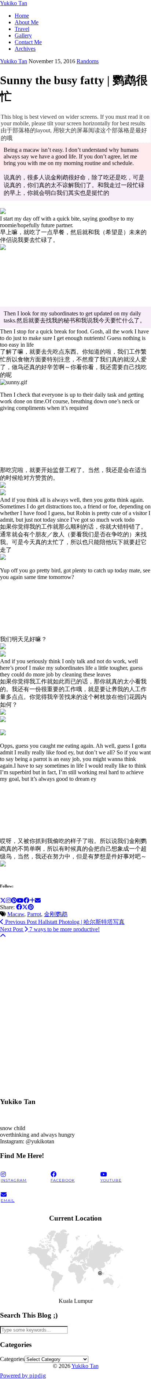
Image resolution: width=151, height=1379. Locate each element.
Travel (22, 29)
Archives (25, 49)
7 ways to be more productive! (50, 929)
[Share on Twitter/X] (25, 907)
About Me (26, 22)
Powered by (23, 1375)
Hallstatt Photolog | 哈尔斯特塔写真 (64, 922)
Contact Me (28, 42)
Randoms (88, 61)
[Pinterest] (14, 900)
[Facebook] (26, 900)
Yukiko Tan (13, 3)
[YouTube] (20, 900)
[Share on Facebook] (19, 907)
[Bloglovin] (32, 900)
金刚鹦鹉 (55, 914)
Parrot (34, 914)
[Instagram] (8, 900)
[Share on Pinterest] (31, 907)
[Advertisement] (75, 1015)
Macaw (15, 914)
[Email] (38, 900)
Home (22, 15)
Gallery (23, 35)
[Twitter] (3, 900)
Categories (12, 1359)
